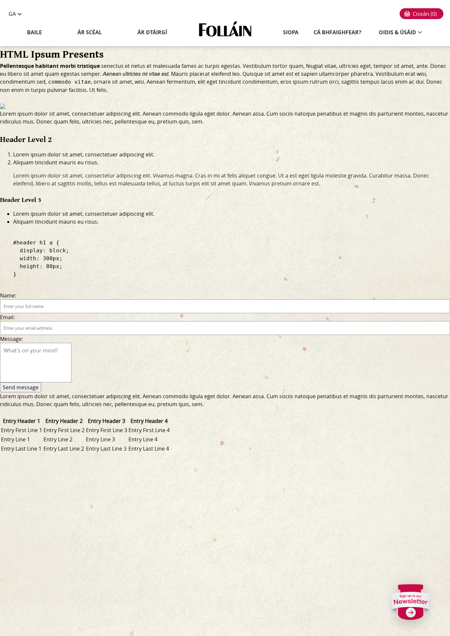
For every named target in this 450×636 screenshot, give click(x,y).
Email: (7, 317)
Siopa (290, 32)
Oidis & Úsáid (397, 32)
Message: (11, 339)
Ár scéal (89, 32)
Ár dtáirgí (152, 32)
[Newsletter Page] (411, 605)
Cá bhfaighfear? (337, 32)
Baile (34, 32)
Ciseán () (425, 13)
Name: (8, 295)
